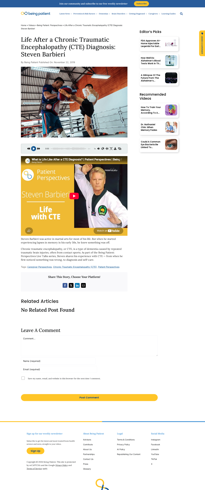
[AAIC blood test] (171, 56)
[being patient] (35, 13)
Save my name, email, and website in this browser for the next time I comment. (64, 378)
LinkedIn (155, 449)
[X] (71, 285)
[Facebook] (65, 285)
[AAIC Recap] (171, 73)
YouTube (155, 454)
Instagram (156, 439)
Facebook (155, 444)
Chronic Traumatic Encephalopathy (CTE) (75, 267)
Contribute (88, 444)
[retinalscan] (171, 140)
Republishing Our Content (128, 454)
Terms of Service (34, 468)
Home (23, 25)
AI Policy (121, 449)
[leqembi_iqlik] (171, 39)
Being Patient (31, 62)
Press (85, 464)
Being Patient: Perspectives (49, 25)
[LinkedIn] (77, 285)
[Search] (180, 13)
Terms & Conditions (126, 439)
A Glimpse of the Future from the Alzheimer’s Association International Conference (150, 78)
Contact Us (88, 459)
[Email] (83, 285)
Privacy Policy (62, 465)
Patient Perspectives (108, 267)
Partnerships (89, 454)
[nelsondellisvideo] (171, 105)
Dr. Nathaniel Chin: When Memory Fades (149, 127)
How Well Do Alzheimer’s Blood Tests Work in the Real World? (151, 61)
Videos (31, 25)
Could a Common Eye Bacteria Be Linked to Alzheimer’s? (150, 144)
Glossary (87, 469)
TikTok (154, 459)
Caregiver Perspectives (39, 267)
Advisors (87, 439)
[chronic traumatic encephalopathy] (74, 67)
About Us (87, 449)
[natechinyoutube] (171, 122)
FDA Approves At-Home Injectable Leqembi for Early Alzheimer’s (151, 43)
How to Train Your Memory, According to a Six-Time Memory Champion (151, 110)
